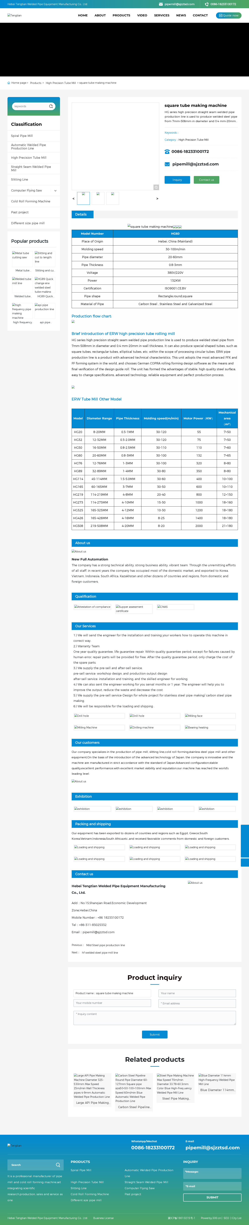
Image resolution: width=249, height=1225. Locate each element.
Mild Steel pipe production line (105, 945)
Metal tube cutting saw (22, 272)
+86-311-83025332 (93, 925)
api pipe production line (45, 324)
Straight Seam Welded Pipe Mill (146, 1182)
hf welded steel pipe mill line (100, 952)
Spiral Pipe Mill (81, 1170)
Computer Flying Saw (140, 1188)
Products (35, 83)
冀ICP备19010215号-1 (181, 1218)
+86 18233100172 (111, 917)
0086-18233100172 (223, 4)
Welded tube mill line (22, 298)
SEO (226, 1218)
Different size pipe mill (86, 1200)
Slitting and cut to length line (45, 272)
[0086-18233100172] (245, 829)
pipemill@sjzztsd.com (179, 4)
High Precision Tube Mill (61, 83)
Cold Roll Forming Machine (90, 1194)
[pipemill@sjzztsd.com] (245, 837)
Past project (133, 1194)
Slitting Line (79, 1188)
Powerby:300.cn (211, 1218)
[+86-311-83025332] (245, 845)
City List (237, 1218)
